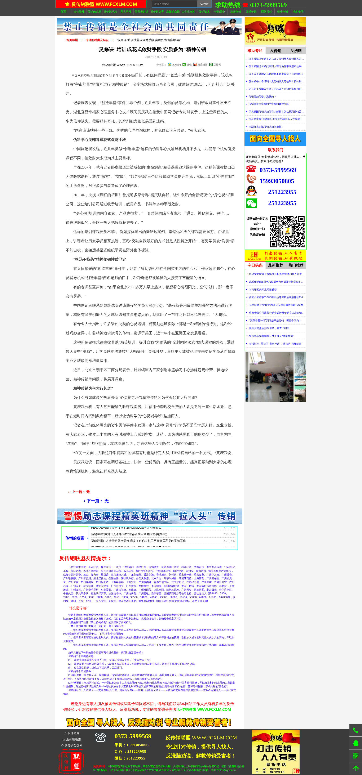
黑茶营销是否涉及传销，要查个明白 (269, 328)
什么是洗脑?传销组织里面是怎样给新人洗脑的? (275, 119)
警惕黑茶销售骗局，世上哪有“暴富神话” (271, 336)
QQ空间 (176, 64)
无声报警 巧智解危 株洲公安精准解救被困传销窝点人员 (277, 305)
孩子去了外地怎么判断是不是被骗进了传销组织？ (276, 73)
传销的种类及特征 (97, 40)
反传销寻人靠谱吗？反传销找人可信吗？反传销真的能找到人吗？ (277, 81)
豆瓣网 (217, 64)
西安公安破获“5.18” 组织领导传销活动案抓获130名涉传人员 (277, 297)
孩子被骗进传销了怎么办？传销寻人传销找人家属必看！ (277, 58)
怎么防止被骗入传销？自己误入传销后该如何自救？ (277, 89)
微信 (189, 64)
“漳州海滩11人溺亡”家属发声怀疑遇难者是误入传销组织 (127, 546)
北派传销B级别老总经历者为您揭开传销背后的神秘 (277, 281)
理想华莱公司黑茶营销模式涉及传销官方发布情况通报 (277, 312)
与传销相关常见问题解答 (263, 289)
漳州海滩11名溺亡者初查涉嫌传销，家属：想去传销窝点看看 (130, 539)
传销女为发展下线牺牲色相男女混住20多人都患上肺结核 (277, 274)
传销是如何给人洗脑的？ (262, 96)
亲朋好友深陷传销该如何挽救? (265, 126)
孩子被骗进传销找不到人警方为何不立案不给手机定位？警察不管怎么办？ (277, 66)
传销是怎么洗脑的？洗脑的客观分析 (269, 104)
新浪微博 (203, 64)
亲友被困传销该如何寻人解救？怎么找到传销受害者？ (277, 111)
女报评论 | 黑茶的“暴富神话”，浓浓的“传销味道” (276, 343)
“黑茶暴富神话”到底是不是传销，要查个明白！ (275, 320)
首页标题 (72, 40)
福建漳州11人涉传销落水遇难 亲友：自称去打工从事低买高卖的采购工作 (138, 532)
